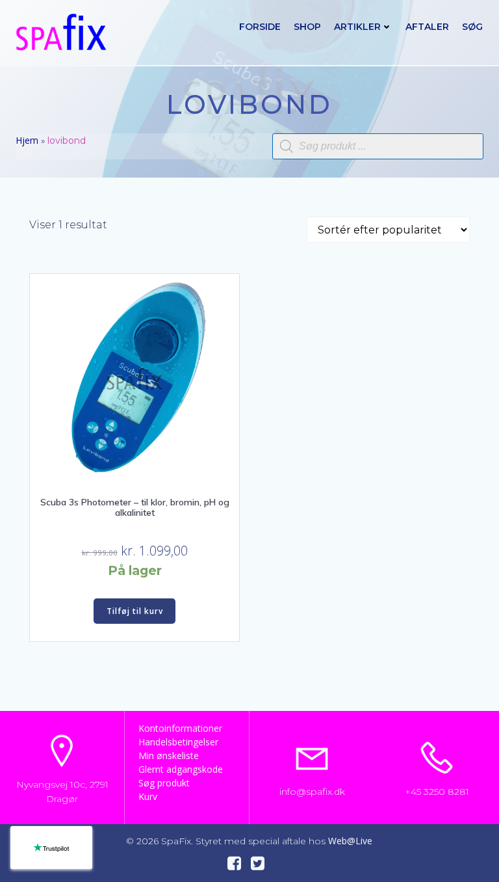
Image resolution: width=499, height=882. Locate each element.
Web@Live (350, 841)
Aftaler (427, 27)
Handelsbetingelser (178, 742)
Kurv (147, 796)
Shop (307, 27)
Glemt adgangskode (180, 769)
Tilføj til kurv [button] (135, 611)
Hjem (27, 140)
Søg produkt (164, 783)
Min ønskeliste (168, 755)
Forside (260, 27)
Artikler (357, 27)
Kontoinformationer (180, 728)
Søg (472, 27)
